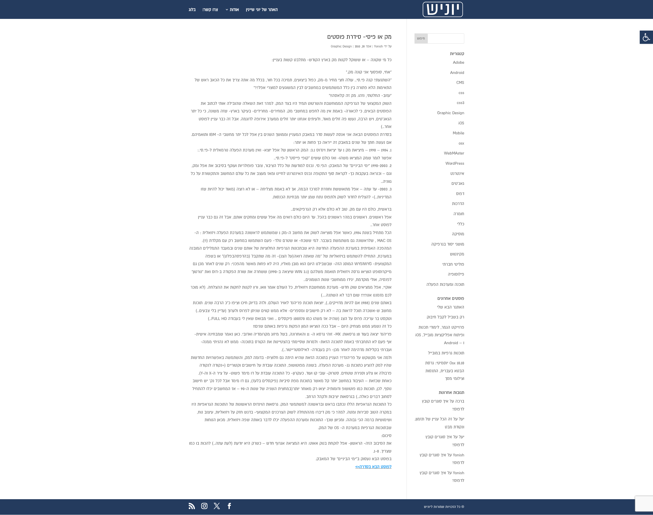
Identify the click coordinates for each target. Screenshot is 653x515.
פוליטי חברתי (453, 264)
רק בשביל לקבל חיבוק (445, 317)
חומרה (459, 213)
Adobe (458, 62)
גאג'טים (457, 183)
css (461, 92)
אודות (234, 10)
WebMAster (454, 153)
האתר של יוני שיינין (262, 10)
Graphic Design (341, 46)
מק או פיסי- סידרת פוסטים (359, 36)
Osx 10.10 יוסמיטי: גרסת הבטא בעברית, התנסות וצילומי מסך (444, 370)
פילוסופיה (456, 274)
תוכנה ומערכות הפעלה (445, 284)
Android (457, 72)
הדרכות (458, 203)
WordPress (455, 163)
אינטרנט (457, 173)
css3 (460, 102)
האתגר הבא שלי (450, 307)
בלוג (192, 10)
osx (461, 143)
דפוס (460, 193)
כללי (460, 224)
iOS (461, 123)
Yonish (378, 46)
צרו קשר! (210, 10)
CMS (460, 82)
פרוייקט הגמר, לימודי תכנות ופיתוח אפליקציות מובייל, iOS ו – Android (439, 335)
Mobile (458, 133)
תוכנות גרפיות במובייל (446, 353)
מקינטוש (457, 254)
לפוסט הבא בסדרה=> (373, 466)
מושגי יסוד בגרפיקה (447, 244)
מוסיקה (458, 233)
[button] (646, 37)
